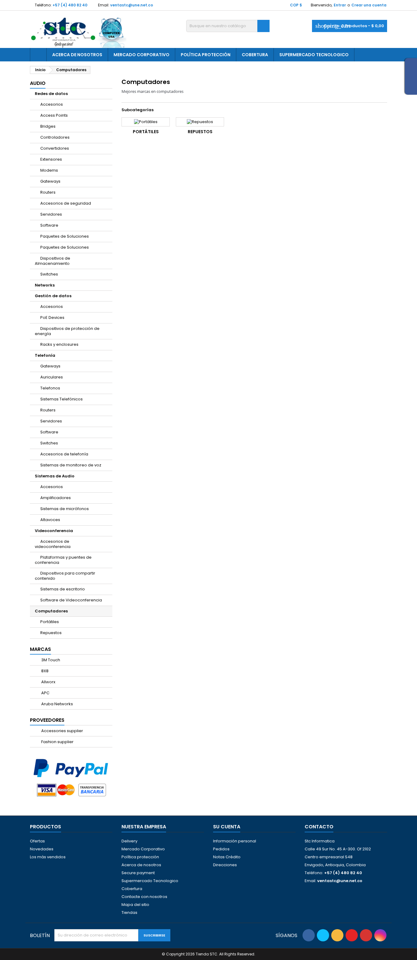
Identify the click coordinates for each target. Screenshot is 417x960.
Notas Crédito (227, 857)
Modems (49, 170)
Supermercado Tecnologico (314, 55)
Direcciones (225, 865)
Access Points (54, 115)
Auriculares (51, 377)
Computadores (51, 611)
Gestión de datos (53, 296)
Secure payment (138, 873)
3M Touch (50, 660)
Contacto (319, 826)
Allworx (47, 682)
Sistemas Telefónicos (61, 399)
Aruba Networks (56, 704)
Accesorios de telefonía (64, 454)
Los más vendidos (48, 857)
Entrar (340, 5)
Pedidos (221, 849)
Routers (48, 192)
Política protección (205, 55)
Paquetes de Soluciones (64, 236)
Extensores (51, 159)
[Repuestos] (200, 121)
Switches (49, 274)
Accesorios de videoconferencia (53, 543)
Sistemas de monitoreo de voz (70, 465)
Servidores (51, 214)
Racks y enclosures (59, 344)
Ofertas (37, 841)
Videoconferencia (54, 531)
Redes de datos (51, 94)
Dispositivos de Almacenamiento (52, 260)
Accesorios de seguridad (65, 203)
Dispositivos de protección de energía (67, 331)
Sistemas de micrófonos (64, 509)
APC (44, 693)
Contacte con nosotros (144, 897)
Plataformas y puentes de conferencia (63, 559)
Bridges (48, 126)
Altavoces (50, 520)
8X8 (44, 671)
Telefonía (45, 355)
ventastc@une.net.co (131, 5)
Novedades (41, 849)
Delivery (129, 841)
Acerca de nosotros (77, 55)
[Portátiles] (145, 121)
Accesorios (51, 104)
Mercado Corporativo (141, 55)
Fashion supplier (57, 742)
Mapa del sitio (135, 904)
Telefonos (50, 388)
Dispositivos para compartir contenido (65, 575)
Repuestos (51, 633)
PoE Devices (52, 317)
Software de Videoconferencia (71, 600)
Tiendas (129, 912)
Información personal (234, 841)
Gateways (50, 181)
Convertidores (54, 148)
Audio (37, 83)
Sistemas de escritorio (62, 589)
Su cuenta (226, 826)
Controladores (55, 137)
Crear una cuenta (368, 5)
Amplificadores (55, 498)
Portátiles (49, 622)
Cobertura (255, 55)
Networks (45, 285)
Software (49, 225)
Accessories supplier (61, 731)
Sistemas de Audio (54, 476)
